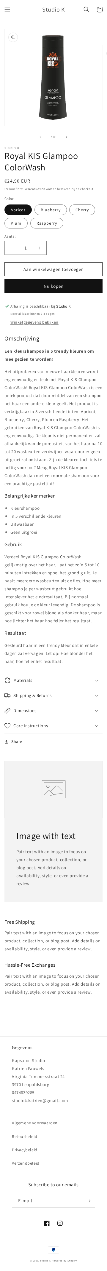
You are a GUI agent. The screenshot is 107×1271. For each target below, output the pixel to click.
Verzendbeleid (26, 1163)
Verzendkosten (35, 189)
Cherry (82, 209)
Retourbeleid (24, 1136)
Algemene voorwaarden (35, 1122)
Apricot (18, 209)
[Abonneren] (88, 1201)
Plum (16, 223)
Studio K (45, 1260)
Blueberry (51, 209)
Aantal (9, 236)
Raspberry (47, 223)
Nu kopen (54, 286)
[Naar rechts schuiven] (66, 136)
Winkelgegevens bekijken (34, 322)
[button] (7, 9)
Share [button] (16, 741)
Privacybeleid (24, 1149)
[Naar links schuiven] (40, 136)
